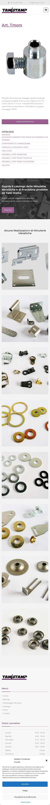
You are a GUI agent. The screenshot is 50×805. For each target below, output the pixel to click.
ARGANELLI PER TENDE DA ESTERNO (18, 162)
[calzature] (25, 370)
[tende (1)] (25, 266)
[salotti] (25, 579)
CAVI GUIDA (7, 151)
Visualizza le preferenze (25, 797)
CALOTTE (6, 165)
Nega (25, 790)
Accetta (25, 784)
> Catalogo (6, 706)
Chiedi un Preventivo (25, 122)
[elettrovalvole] (25, 631)
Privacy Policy (25, 802)
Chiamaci (8, 210)
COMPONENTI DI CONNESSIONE (16, 144)
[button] (46, 760)
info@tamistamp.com (37, 3)
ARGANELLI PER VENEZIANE (14, 154)
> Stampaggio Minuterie (12, 703)
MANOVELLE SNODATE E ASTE (15, 147)
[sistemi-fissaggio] (25, 475)
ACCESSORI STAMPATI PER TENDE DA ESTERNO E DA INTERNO (25, 138)
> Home (5, 696)
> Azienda (6, 699)
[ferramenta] (25, 527)
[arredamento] (25, 318)
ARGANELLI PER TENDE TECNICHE (17, 158)
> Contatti (6, 713)
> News (5, 710)
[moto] (25, 423)
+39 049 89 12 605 (16, 3)
